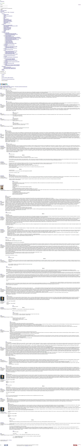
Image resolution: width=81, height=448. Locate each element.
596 (4, 275)
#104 (6, 237)
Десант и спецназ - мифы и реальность (7, 77)
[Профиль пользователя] (2, 300)
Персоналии (4, 66)
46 (9, 87)
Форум (1, 86)
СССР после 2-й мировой (7, 35)
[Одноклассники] (1, 84)
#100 (13, 181)
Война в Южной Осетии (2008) (9, 53)
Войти (8, 12)
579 (4, 163)
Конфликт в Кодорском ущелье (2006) (10, 52)
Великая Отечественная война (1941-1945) (11, 34)
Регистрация (2, 11)
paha (1, 367)
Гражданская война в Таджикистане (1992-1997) (12, 61)
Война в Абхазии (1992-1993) (9, 51)
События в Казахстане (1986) (9, 36)
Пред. (4, 87)
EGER (1, 244)
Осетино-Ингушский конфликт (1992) (10, 43)
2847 (4, 147)
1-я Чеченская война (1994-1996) (10, 58)
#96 (5, 130)
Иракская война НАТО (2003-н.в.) (10, 55)
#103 (8, 226)
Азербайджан (6, 44)
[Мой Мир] (2, 84)
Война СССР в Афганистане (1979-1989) (11, 46)
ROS (1, 93)
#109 (13, 305)
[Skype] (7, 84)
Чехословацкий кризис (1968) (9, 63)
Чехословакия (6, 62)
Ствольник (2, 229)
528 (4, 190)
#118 (8, 403)
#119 (10, 418)
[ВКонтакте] (0, 84)
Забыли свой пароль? (3, 10)
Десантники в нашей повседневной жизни (21, 86)
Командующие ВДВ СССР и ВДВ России (10, 67)
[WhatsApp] (6, 84)
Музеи (3, 69)
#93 (13, 112)
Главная (1, 12)
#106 (6, 266)
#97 (6, 143)
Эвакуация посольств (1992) (9, 47)
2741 (4, 301)
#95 (13, 122)
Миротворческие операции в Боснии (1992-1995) (12, 64)
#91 (6, 89)
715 (4, 368)
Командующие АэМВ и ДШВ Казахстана (10, 68)
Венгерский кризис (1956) (9, 49)
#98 (9, 153)
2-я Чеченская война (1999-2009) (10, 59)
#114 (6, 365)
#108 (7, 295)
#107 (6, 286)
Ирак (4, 54)
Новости (3, 13)
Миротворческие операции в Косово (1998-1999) (12, 65)
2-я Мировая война (6, 32)
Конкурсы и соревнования (7, 20)
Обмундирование (6, 26)
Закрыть (79, 4)
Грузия (5, 50)
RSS (1, 88)
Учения (5, 15)
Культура (5, 17)
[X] (3, 84)
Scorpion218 (2, 175)
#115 (6, 373)
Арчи (1, 315)
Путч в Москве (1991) (8, 40)
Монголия (5, 56)
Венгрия (5, 48)
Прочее (5, 23)
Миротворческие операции (8, 19)
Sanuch (1, 296)
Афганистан (5, 45)
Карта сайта (5, 12)
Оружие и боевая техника (7, 27)
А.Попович (2, 161)
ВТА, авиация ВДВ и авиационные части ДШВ (10, 25)
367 (4, 246)
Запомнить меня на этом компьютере (6, 8)
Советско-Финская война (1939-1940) (10, 33)
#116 (6, 384)
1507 (4, 94)
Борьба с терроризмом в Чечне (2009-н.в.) (11, 60)
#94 (13, 117)
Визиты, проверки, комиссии (8, 21)
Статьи (3, 24)
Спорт (5, 16)
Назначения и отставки (7, 22)
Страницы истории (6, 29)
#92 (6, 101)
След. (11, 87)
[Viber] (5, 84)
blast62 (1, 274)
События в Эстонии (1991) (9, 42)
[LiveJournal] (4, 84)
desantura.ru (26, 445)
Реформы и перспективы (7, 28)
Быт (4, 18)
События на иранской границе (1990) (10, 38)
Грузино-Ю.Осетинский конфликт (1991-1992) (12, 39)
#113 (9, 357)
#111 (10, 321)
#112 (6, 341)
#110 (13, 312)
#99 (9, 174)
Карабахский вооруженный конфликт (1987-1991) (12, 37)
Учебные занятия (6, 14)
